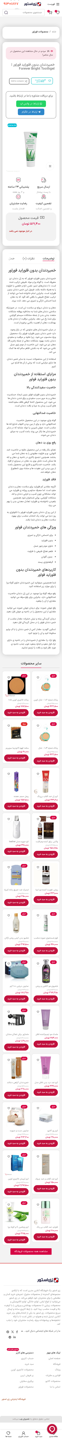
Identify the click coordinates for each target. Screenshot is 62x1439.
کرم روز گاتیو (52, 1130)
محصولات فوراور (40, 32)
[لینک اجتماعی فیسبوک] (17, 1332)
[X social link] (12, 1332)
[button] (46, 712)
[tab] (48, 258)
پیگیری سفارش (27, 1381)
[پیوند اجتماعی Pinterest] (7, 1332)
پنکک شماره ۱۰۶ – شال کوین (46, 699)
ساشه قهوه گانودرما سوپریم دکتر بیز (17, 749)
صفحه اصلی (54, 1358)
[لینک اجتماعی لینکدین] (14, 1337)
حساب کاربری (27, 1358)
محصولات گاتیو (52, 1381)
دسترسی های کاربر (20, 1352)
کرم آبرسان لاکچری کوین (18, 1178)
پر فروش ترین (27, 1375)
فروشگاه (56, 1364)
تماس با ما (55, 1387)
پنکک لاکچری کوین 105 (18, 699)
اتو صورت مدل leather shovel (19, 843)
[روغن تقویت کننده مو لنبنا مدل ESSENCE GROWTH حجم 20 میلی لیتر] (46, 875)
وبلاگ (57, 1370)
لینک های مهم (53, 1353)
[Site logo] (32, 4)
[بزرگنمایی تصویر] (50, 166)
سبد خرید (29, 1364)
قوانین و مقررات (53, 1375)
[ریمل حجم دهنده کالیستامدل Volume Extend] (16, 781)
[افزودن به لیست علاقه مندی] (38, 677)
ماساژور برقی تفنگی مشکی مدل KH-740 (17, 1035)
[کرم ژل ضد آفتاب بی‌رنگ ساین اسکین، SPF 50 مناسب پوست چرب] (46, 781)
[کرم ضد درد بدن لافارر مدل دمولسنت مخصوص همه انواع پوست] (46, 1068)
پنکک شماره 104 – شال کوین (48, 749)
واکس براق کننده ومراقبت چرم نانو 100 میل (47, 843)
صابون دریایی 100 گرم (19, 986)
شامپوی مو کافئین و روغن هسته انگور (47, 987)
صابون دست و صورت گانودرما (19, 1132)
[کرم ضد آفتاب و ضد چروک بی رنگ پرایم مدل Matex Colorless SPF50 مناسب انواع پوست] (46, 1164)
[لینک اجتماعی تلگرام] (9, 1337)
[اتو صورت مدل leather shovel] (16, 827)
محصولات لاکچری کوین (22, 1370)
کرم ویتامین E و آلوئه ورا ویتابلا (18, 1228)
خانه (54, 32)
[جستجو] (5, 12)
